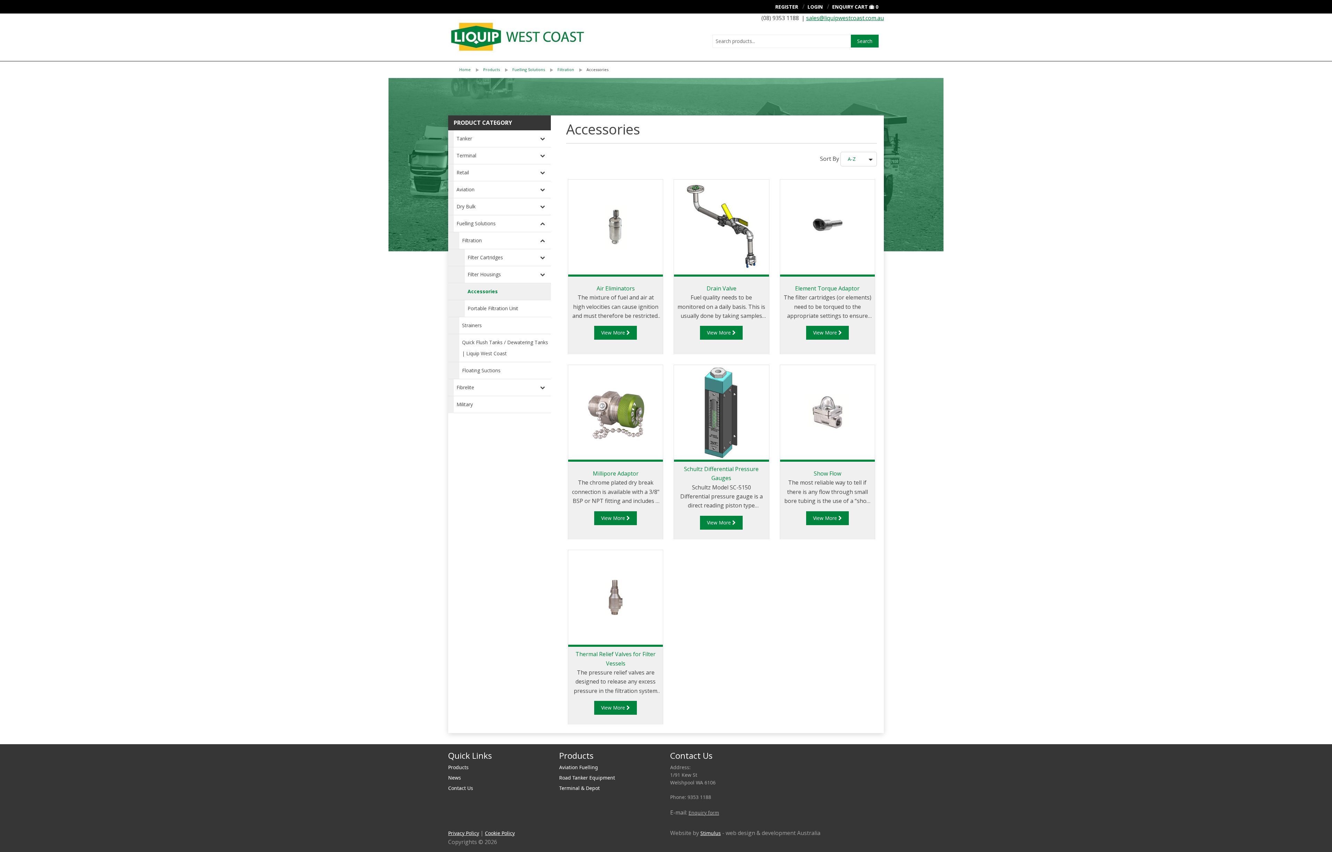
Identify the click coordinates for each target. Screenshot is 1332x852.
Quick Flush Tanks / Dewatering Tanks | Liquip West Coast (505, 348)
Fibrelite (465, 387)
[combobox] (782, 41)
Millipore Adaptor (616, 473)
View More (613, 332)
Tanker (464, 138)
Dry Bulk (466, 206)
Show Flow (827, 473)
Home (465, 69)
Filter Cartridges (485, 257)
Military (464, 404)
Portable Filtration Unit (493, 308)
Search (864, 41)
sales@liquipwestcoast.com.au (845, 18)
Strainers (472, 325)
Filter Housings (484, 274)
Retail (462, 172)
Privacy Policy (463, 833)
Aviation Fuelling (578, 767)
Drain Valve (721, 288)
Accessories (597, 69)
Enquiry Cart (850, 6)
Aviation (465, 189)
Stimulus (710, 833)
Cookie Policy (500, 833)
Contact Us (460, 788)
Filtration (565, 69)
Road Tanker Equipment (587, 777)
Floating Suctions (481, 370)
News (454, 777)
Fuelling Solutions (528, 69)
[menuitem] (471, 69)
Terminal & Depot (579, 788)
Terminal (466, 155)
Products (491, 69)
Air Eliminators (616, 288)
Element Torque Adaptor (827, 288)
